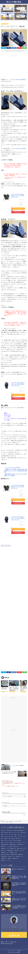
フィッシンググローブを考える (18, 79)
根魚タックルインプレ (20, 850)
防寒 (10, 858)
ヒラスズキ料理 (18, 840)
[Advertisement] (14, 66)
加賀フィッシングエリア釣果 (7, 846)
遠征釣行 (4, 858)
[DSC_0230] (14, 238)
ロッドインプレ (22, 842)
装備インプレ (20, 856)
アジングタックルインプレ (15, 832)
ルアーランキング (14, 842)
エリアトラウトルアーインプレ (7, 834)
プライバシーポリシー (11, 950)
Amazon (4, 830)
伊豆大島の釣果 (5, 844)
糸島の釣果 (4, 856)
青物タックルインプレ (6, 860)
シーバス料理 (5, 838)
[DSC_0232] (14, 110)
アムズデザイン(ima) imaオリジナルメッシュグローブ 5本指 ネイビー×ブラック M (18, 384)
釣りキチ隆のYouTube (7, 781)
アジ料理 (24, 832)
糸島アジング (12, 856)
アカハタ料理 (5, 832)
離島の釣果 (16, 858)
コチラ (14, 941)
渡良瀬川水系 (14, 854)
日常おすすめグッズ (22, 848)
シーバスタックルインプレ (20, 836)
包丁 (16, 846)
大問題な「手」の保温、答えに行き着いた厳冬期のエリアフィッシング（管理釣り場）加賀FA (15, 471)
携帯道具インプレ (5, 848)
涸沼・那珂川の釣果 (6, 854)
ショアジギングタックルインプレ (8, 836)
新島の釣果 (13, 848)
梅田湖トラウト (5, 852)
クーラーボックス (18, 834)
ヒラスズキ (19, 838)
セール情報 (12, 838)
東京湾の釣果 (11, 850)
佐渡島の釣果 (13, 844)
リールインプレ (5, 842)
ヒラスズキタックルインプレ (7, 840)
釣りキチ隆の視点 (14, 2)
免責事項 (18, 950)
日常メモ (4, 850)
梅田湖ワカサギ (14, 852)
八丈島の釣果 (20, 844)
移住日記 (21, 854)
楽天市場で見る (18, 212)
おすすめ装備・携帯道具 (6, 545)
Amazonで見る (18, 208)
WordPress (10, 830)
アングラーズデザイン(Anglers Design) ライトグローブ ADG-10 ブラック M (17, 196)
